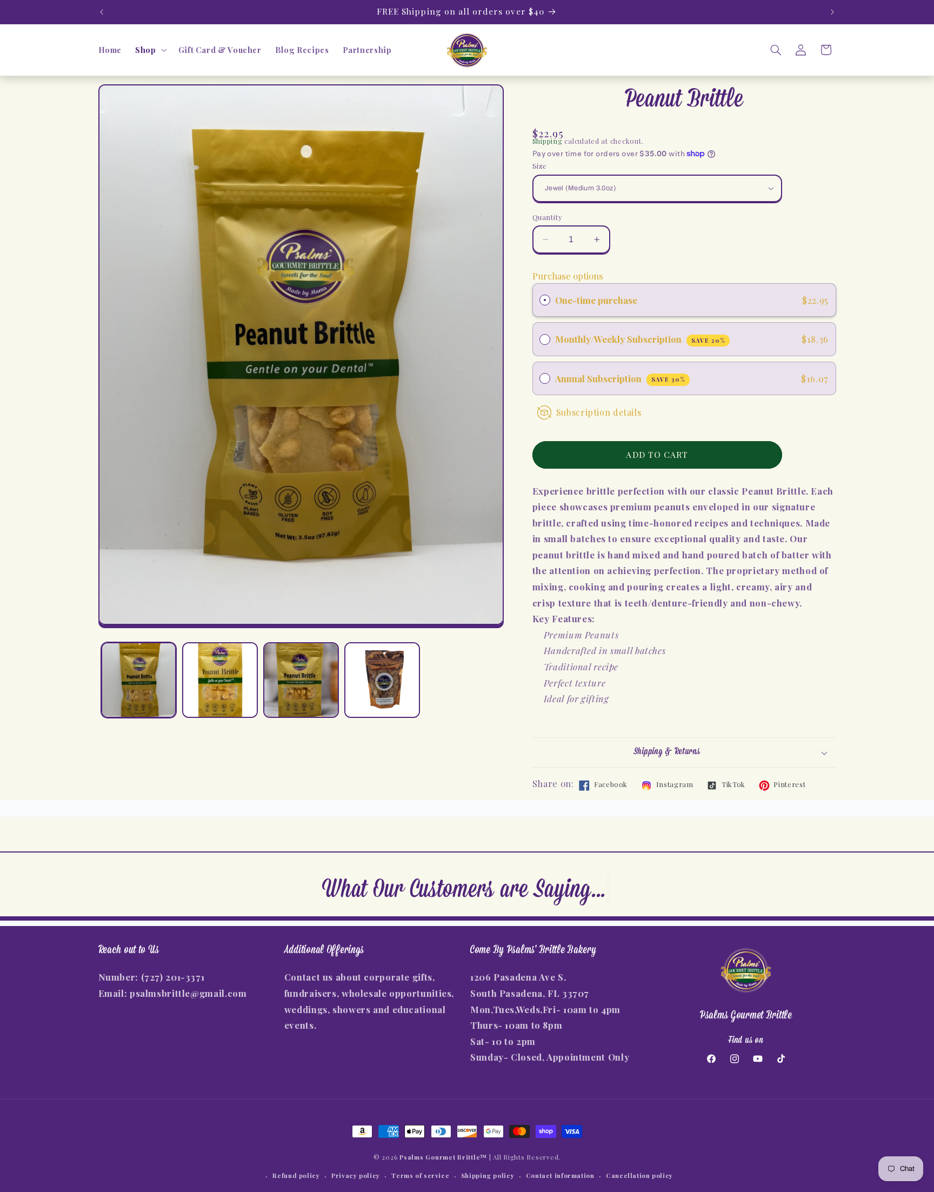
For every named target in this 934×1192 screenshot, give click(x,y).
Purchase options (567, 276)
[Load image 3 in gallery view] (301, 680)
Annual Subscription (620, 378)
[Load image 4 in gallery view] (382, 680)
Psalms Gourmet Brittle (439, 1157)
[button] (150, 50)
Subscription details (599, 412)
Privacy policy (355, 1175)
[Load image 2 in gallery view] (220, 680)
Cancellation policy (639, 1175)
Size (539, 165)
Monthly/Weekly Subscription (640, 339)
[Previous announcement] (102, 12)
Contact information (560, 1175)
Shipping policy (487, 1175)
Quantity (547, 217)
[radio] (544, 300)
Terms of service (420, 1175)
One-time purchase (596, 300)
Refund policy (295, 1175)
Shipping (547, 140)
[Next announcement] (832, 12)
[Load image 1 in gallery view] (139, 680)
